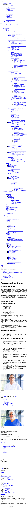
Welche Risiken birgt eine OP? (20, 190)
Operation (13, 184)
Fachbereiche (6, 29)
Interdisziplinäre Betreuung (19, 62)
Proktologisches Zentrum (13, 177)
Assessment (16, 64)
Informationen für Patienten (16, 159)
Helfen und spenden (10, 222)
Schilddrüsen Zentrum (12, 178)
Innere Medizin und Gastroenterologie (16, 108)
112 (1, 463)
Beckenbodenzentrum (12, 165)
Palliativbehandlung (15, 44)
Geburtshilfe (13, 74)
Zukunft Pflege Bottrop (10, 254)
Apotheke (10, 196)
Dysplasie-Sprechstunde (16, 73)
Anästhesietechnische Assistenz (14, 246)
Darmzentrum (11, 170)
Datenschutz (5, 452)
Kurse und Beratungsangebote (17, 135)
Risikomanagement (12, 232)
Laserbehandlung (14, 37)
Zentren (7, 163)
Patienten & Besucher (7, 191)
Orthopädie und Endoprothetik (14, 146)
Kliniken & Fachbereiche (11, 31)
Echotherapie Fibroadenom (19, 84)
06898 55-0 (7, 488)
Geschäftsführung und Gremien (12, 219)
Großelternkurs (17, 141)
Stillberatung (16, 142)
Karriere (5, 241)
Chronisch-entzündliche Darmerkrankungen (16, 111)
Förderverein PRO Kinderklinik (17, 145)
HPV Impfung (14, 176)
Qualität (7, 227)
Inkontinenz (16, 67)
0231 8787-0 (6, 484)
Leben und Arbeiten (12, 258)
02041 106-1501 (4, 396)
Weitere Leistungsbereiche (19, 92)
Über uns (5, 215)
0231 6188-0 (10, 485)
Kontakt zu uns (11, 263)
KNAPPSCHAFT (7, 21)
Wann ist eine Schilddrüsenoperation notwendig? (18, 188)
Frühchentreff (16, 140)
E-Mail (15, 396)
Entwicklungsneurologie (8, 403)
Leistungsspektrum (15, 49)
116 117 (2, 468)
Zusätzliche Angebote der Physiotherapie (16, 203)
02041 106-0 (10, 479)
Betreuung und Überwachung (20, 77)
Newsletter (5, 447)
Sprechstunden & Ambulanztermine (18, 38)
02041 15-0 (6, 478)
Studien (15, 90)
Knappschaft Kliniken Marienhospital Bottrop (10, 24)
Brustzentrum (11, 166)
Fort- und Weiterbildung (16, 56)
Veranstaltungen (9, 208)
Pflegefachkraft (11, 252)
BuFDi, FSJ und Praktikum (14, 247)
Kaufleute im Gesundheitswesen (15, 249)
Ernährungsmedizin (15, 115)
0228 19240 (3, 472)
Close (11, 506)
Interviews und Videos (18, 104)
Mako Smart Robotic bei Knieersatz (18, 149)
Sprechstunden (6, 28)
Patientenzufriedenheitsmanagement (15, 231)
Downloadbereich (9, 213)
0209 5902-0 (11, 482)
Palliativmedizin (14, 118)
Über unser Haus (11, 260)
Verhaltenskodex (11, 238)
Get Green (8, 221)
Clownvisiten (13, 143)
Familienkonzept (17, 139)
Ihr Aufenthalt (8, 194)
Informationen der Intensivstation (17, 43)
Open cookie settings (5, 506)
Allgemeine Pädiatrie (18, 128)
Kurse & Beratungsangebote (9, 405)
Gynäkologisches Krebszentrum (14, 173)
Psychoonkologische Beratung (20, 89)
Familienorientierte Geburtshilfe (20, 78)
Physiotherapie (11, 197)
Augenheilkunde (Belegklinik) (14, 47)
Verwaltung (8, 233)
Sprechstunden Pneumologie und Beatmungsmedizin (17, 155)
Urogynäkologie (17, 91)
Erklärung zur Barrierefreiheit (9, 446)
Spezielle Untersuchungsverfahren (18, 120)
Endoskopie (13, 114)
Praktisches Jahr (9, 253)
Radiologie (10, 157)
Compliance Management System (15, 239)
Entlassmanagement (10, 209)
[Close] (1, 460)
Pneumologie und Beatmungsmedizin (16, 152)
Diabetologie (13, 112)
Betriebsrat (8, 234)
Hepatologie (13, 116)
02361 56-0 (9, 489)
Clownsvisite (5, 406)
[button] (3, 492)
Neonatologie (16, 132)
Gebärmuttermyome (18, 85)
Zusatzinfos (13, 68)
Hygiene (7, 214)
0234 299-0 (6, 477)
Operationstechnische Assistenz (14, 250)
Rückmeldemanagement (11, 210)
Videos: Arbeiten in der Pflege (14, 262)
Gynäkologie (13, 81)
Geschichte (8, 220)
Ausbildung (8, 244)
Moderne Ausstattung (12, 259)
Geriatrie (10, 50)
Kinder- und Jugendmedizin (14, 122)
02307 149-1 (6, 483)
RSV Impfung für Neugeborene (20, 80)
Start (4, 271)
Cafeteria (7, 206)
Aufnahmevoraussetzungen (16, 55)
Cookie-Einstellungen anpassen (9, 445)
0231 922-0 (7, 480)
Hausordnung (8, 212)
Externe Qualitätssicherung (13, 229)
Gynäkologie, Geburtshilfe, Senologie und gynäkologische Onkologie (17, 70)
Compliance (8, 235)
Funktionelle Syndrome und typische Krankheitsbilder (19, 61)
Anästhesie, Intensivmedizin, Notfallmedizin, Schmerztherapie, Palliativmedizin (17, 41)
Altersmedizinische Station (16, 54)
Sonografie (5, 404)
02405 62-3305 (8, 491)
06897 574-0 (7, 490)
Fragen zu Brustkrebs (15, 169)
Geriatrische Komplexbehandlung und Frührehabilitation (20, 66)
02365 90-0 (5, 486)
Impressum (5, 451)
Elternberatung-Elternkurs (19, 138)
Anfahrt (7, 217)
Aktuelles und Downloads (16, 53)
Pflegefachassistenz (12, 251)
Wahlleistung (8, 204)
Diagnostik (13, 183)
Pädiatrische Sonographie (19, 133)
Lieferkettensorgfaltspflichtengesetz (15, 240)
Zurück (7, 30)
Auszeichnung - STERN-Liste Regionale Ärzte (20, 103)
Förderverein (5, 408)
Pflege (7, 223)
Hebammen (16, 79)
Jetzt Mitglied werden (5, 442)
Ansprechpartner (11, 226)
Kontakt (4, 449)
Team (12, 201)
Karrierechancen (11, 257)
